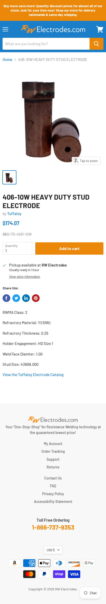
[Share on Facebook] (6, 298)
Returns (53, 467)
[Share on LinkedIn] (26, 298)
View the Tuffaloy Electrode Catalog (33, 374)
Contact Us (53, 478)
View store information (24, 277)
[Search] (96, 44)
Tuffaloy (14, 213)
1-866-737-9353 (53, 527)
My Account (53, 443)
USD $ (51, 550)
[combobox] (46, 44)
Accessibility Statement (53, 501)
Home (7, 59)
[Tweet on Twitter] (16, 298)
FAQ (53, 486)
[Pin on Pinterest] (36, 298)
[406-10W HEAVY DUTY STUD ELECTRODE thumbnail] (9, 177)
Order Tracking (53, 451)
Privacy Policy (53, 494)
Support (53, 459)
